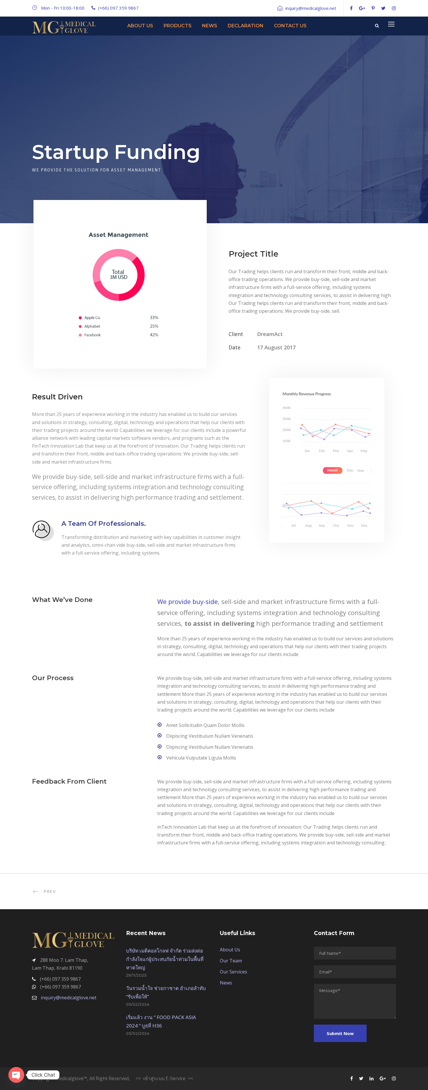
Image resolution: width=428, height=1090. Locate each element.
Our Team (231, 960)
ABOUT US (140, 25)
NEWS (209, 25)
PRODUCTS (178, 25)
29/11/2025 (136, 975)
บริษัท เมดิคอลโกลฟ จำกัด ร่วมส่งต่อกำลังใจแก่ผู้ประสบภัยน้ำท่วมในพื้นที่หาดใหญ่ (165, 959)
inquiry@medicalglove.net (68, 997)
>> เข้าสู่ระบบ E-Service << (164, 1078)
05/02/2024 (138, 1004)
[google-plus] (362, 8)
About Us (230, 949)
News (226, 983)
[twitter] (383, 8)
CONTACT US (290, 25)
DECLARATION (245, 25)
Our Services (233, 972)
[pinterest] (373, 8)
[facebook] (351, 8)
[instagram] (394, 8)
